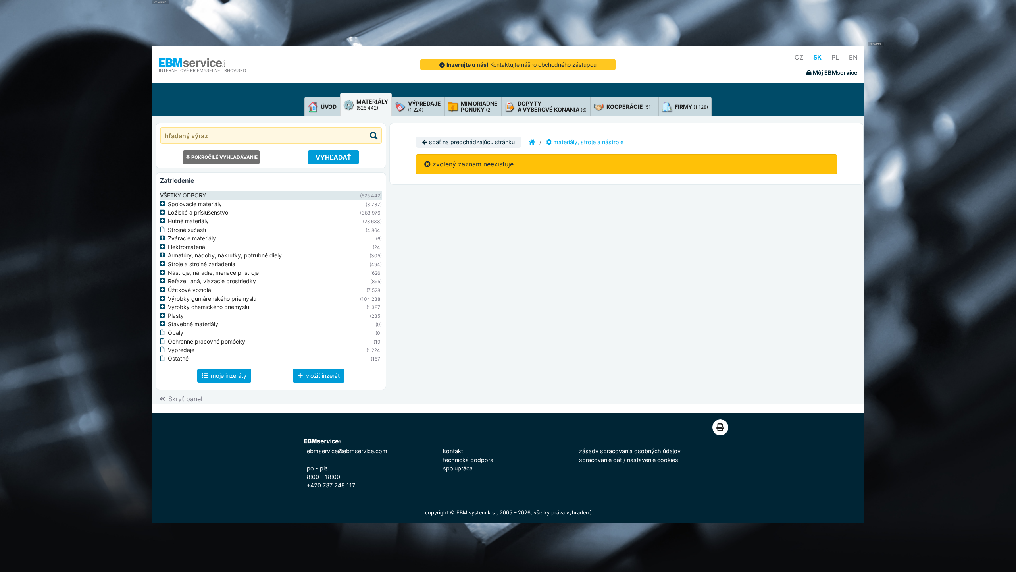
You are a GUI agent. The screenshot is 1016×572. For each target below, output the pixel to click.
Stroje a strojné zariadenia (201, 264)
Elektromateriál (187, 246)
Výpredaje (181, 349)
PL (835, 57)
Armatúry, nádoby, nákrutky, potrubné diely (225, 255)
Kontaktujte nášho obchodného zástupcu (521, 64)
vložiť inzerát (322, 375)
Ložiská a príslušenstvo (198, 212)
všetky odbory (183, 195)
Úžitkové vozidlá (189, 289)
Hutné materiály (188, 221)
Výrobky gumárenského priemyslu (212, 298)
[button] (164, 204)
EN (853, 57)
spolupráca (458, 468)
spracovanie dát (600, 459)
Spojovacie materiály (195, 204)
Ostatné (178, 358)
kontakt (453, 451)
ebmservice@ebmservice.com (347, 451)
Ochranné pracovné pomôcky (206, 341)
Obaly (175, 332)
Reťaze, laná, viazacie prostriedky (212, 281)
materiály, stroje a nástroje (587, 142)
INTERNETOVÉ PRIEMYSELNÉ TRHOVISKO (202, 70)
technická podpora (468, 459)
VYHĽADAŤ (333, 157)
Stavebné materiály (193, 324)
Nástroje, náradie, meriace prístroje (213, 272)
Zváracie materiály (192, 238)
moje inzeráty (227, 375)
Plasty (176, 315)
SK (817, 57)
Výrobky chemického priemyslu (208, 306)
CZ (799, 57)
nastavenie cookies (652, 459)
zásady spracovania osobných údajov (630, 451)
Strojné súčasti (187, 229)
